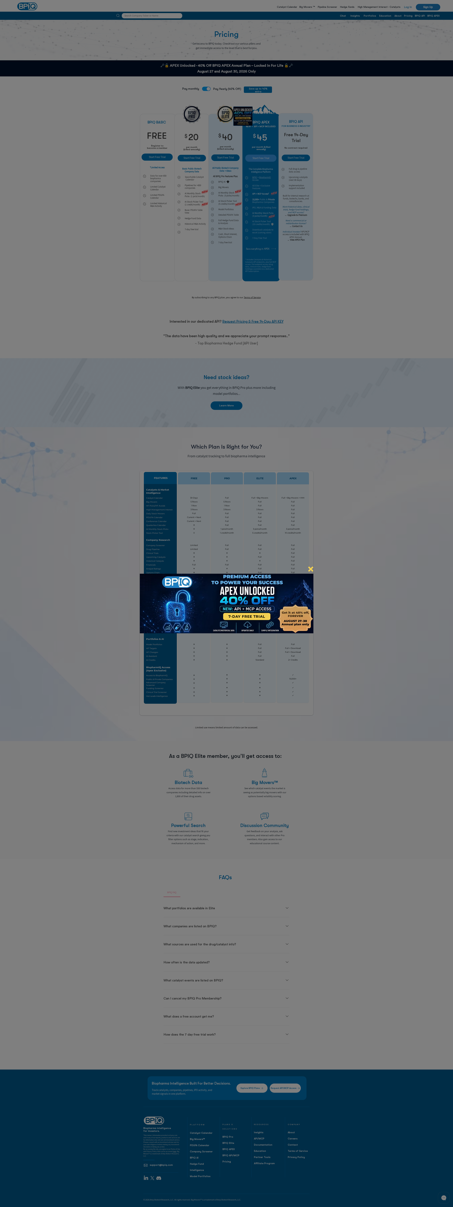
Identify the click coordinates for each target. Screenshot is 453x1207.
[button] (310, 569)
